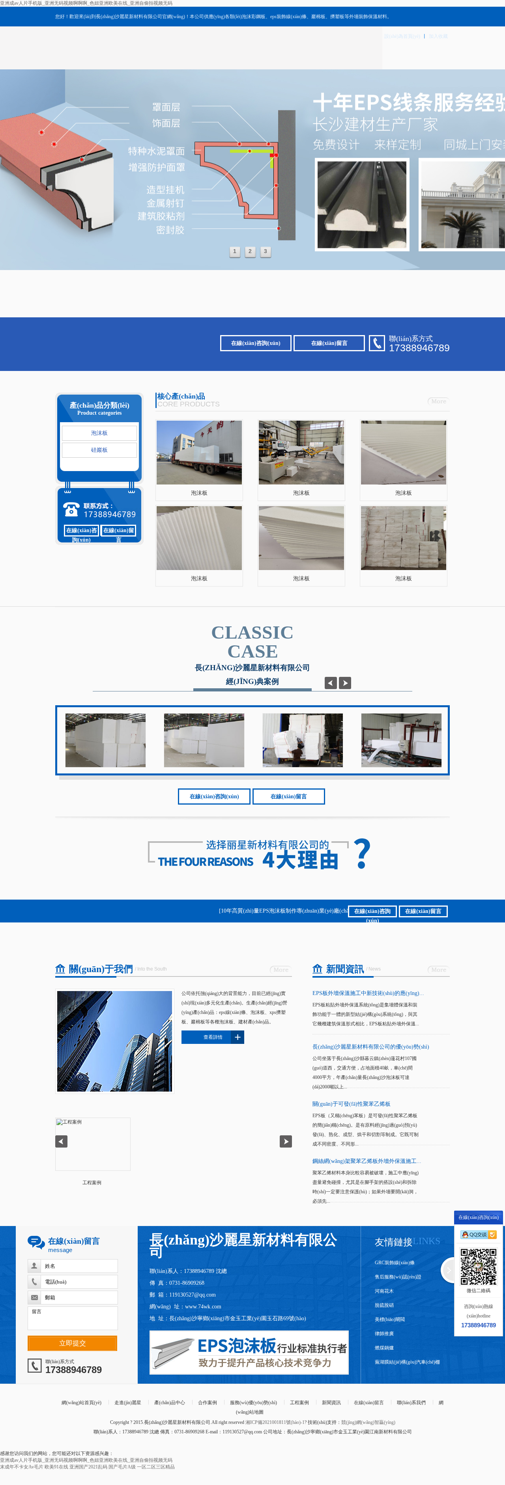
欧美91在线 (56, 1467)
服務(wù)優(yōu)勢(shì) (253, 1402)
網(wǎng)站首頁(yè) (81, 1402)
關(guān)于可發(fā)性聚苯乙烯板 (351, 1104)
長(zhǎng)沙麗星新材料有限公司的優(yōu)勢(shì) (370, 1047)
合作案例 (207, 1402)
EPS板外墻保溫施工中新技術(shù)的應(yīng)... (368, 993)
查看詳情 (222, 1036)
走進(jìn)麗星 (127, 1402)
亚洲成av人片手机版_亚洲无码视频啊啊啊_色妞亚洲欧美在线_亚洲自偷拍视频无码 (86, 3)
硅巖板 (99, 450)
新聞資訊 (331, 1402)
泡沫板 (99, 433)
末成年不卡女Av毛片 (21, 1467)
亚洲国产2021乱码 (88, 1467)
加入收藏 (438, 36)
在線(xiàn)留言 (329, 343)
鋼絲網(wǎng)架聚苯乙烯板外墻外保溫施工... (366, 1161)
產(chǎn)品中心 (169, 1402)
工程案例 (299, 1402)
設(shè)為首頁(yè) (402, 36)
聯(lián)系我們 (411, 1402)
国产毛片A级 (122, 1467)
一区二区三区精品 (156, 1467)
